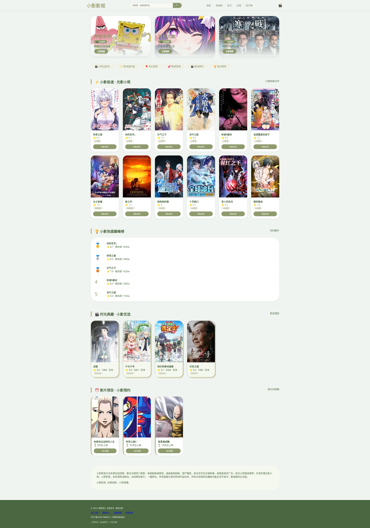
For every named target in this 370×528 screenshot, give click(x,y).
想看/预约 (105, 147)
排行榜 (249, 5)
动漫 (238, 5)
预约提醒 (105, 451)
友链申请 (117, 512)
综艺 (229, 5)
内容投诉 (129, 512)
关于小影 (94, 512)
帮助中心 (106, 512)
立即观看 (101, 51)
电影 (208, 5)
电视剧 (219, 5)
